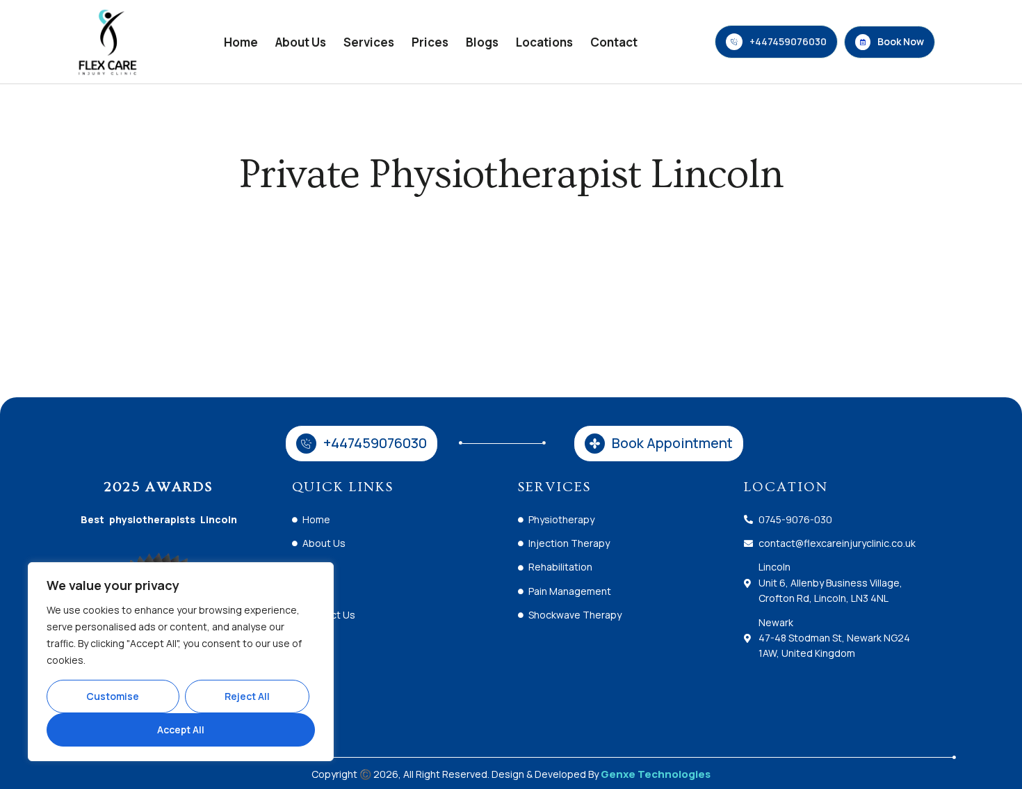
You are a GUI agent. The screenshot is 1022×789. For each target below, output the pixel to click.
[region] (181, 661)
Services (368, 42)
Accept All (180, 729)
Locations (544, 42)
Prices (430, 42)
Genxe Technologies (656, 774)
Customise (112, 696)
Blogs (482, 42)
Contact (614, 42)
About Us (300, 42)
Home (241, 42)
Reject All (247, 696)
